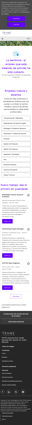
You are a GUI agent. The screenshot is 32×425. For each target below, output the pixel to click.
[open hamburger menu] (2, 39)
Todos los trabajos (8, 346)
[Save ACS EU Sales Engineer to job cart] (28, 263)
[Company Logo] (6, 33)
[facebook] (3, 392)
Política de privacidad (7, 413)
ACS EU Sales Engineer (11, 263)
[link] (16, 118)
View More (16, 296)
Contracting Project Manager (13, 229)
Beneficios (4, 357)
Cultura (4, 353)
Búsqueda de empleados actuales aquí (12, 381)
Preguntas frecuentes (7, 377)
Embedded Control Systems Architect (12, 196)
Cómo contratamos (6, 373)
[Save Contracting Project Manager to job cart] (28, 229)
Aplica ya (7, 221)
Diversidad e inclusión (7, 361)
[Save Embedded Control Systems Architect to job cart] (28, 195)
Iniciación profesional (9, 366)
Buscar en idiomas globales (9, 384)
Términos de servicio (7, 416)
